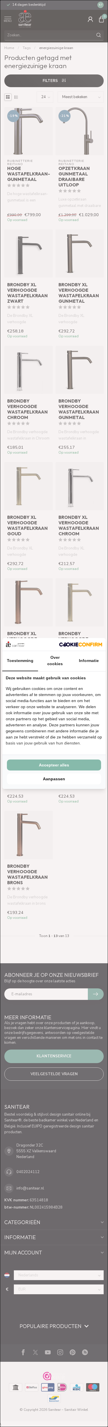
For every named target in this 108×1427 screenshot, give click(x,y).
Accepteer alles (54, 765)
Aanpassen (54, 779)
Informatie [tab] (89, 660)
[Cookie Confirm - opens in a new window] (80, 644)
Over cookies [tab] (55, 660)
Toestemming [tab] (20, 660)
